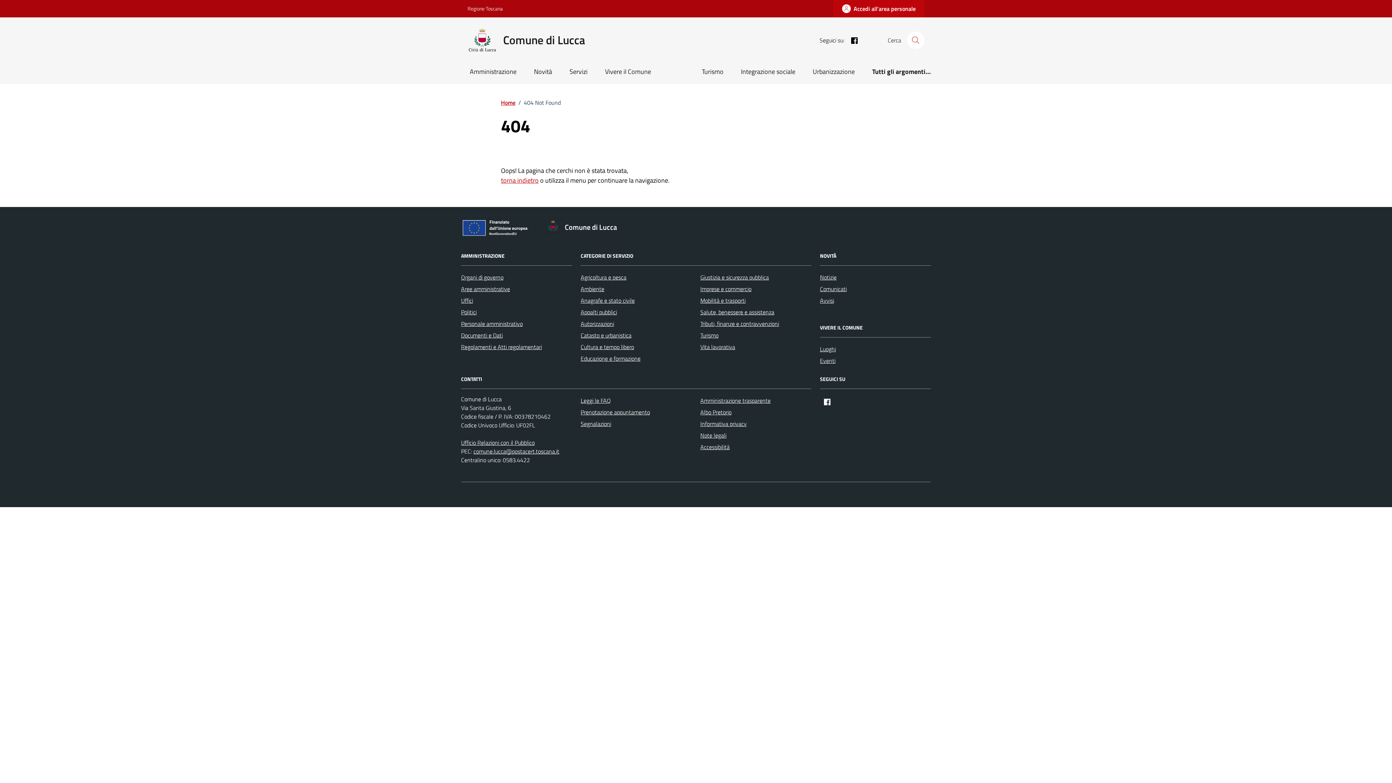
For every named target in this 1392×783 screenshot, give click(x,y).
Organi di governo (482, 277)
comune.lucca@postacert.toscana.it (516, 451)
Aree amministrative (485, 289)
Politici (469, 312)
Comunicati (833, 289)
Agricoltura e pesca (603, 277)
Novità (543, 71)
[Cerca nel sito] (915, 40)
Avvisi (827, 300)
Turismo (713, 71)
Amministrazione (493, 71)
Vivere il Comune (628, 71)
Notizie (828, 277)
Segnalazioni (596, 423)
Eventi (828, 360)
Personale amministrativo (492, 323)
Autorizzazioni (597, 323)
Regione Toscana (485, 8)
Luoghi (828, 349)
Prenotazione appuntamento (615, 412)
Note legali (713, 435)
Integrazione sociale (768, 71)
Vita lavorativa (717, 347)
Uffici (467, 300)
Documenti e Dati (482, 335)
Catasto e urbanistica (606, 335)
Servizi (578, 71)
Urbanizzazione (834, 71)
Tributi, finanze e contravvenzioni (739, 323)
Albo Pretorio (716, 412)
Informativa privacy (723, 423)
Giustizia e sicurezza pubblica (734, 277)
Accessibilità (715, 447)
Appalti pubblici (599, 312)
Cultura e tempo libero (607, 347)
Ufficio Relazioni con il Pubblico (498, 442)
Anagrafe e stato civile (608, 300)
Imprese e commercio (725, 289)
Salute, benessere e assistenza (737, 312)
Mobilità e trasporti (723, 300)
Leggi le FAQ (596, 400)
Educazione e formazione (611, 358)
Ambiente (592, 289)
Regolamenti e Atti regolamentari (501, 347)
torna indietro (520, 180)
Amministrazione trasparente (735, 400)
